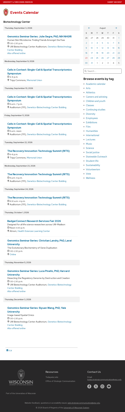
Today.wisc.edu (52, 377)
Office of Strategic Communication (60, 381)
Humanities (92, 131)
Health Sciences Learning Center (34, 231)
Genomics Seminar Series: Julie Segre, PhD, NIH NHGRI (39, 36)
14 (113, 48)
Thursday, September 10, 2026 (19, 88)
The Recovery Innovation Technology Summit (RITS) (38, 151)
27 (108, 58)
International (92, 135)
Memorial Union (34, 80)
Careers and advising (96, 96)
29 (119, 58)
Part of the (21, 393)
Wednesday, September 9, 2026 (19, 61)
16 (86, 53)
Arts (88, 88)
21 (113, 53)
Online (13, 254)
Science (90, 148)
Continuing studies (95, 109)
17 (92, 53)
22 (119, 53)
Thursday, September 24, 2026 (19, 189)
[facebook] (89, 386)
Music (89, 143)
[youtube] (109, 386)
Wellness (90, 178)
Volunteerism (93, 169)
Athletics (90, 92)
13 (108, 48)
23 (86, 58)
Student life (92, 160)
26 (102, 58)
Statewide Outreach (96, 156)
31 (92, 63)
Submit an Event (114, 2)
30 (86, 63)
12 (102, 48)
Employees (92, 118)
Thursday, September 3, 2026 (18, 28)
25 (97, 58)
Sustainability (93, 165)
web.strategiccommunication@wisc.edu (84, 403)
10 (92, 48)
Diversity (90, 113)
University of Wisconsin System (76, 408)
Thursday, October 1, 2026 (17, 212)
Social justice (92, 152)
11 (97, 48)
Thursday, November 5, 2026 (18, 262)
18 (97, 53)
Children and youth (95, 101)
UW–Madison (18, 2)
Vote (88, 173)
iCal (10, 350)
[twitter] (96, 386)
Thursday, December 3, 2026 (18, 299)
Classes (90, 105)
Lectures (90, 139)
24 (92, 58)
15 (119, 48)
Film (88, 126)
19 (102, 53)
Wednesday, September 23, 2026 (20, 166)
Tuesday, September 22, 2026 (18, 142)
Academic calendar (96, 84)
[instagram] (102, 386)
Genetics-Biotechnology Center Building (46, 107)
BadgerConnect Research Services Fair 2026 (34, 221)
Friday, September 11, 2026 (17, 115)
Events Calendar (24, 12)
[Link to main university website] (21, 385)
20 (108, 53)
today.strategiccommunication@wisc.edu (104, 379)
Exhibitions (91, 122)
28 (113, 58)
